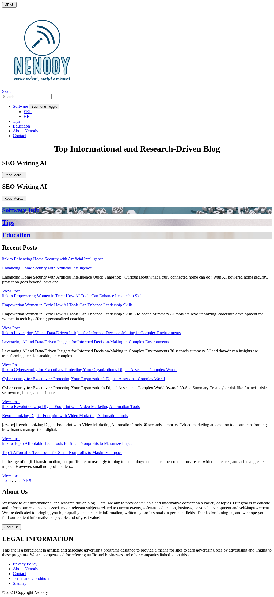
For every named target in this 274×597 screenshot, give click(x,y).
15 (19, 480)
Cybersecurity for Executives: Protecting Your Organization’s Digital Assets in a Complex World (83, 378)
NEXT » (29, 480)
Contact (19, 135)
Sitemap (19, 583)
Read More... (14, 175)
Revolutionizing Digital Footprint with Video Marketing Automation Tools (65, 415)
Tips (16, 121)
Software (20, 106)
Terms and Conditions (31, 578)
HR (27, 116)
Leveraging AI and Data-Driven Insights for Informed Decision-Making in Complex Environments (85, 342)
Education (21, 126)
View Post (11, 291)
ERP (28, 111)
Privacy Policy (25, 564)
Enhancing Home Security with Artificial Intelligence (47, 268)
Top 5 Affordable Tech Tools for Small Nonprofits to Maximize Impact (62, 452)
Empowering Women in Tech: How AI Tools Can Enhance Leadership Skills (67, 305)
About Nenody (25, 131)
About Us (11, 527)
